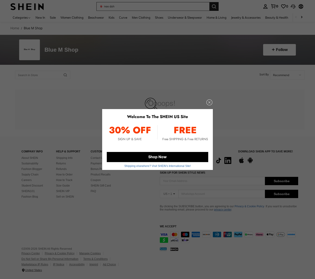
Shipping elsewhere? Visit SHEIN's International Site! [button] (157, 166)
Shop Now (157, 156)
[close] (209, 102)
